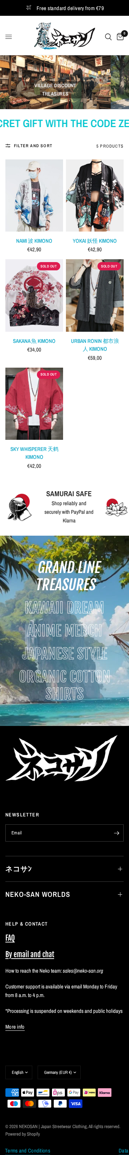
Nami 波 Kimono (34, 240)
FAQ (10, 937)
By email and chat (29, 954)
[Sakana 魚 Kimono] (34, 295)
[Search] (108, 37)
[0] (119, 37)
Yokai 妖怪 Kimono (95, 240)
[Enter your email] (116, 833)
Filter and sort (33, 146)
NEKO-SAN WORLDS (37, 894)
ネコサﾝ (18, 869)
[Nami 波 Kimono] (34, 195)
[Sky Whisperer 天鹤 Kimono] (34, 404)
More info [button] (15, 1027)
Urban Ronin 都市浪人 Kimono (95, 345)
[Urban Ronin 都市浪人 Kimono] (95, 295)
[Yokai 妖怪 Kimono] (95, 195)
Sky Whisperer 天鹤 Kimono (34, 453)
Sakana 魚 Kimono (34, 341)
